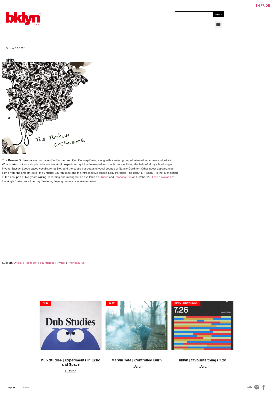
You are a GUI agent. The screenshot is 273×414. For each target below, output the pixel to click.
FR (263, 5)
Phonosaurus (123, 177)
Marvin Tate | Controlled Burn (137, 360)
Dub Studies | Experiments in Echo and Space (70, 362)
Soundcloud (47, 262)
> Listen (71, 371)
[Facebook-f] (263, 387)
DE (268, 5)
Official (18, 262)
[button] (218, 24)
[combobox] (194, 14)
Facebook (31, 262)
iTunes (104, 177)
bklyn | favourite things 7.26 (202, 360)
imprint (11, 387)
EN (257, 5)
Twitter (61, 262)
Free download (161, 177)
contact (26, 387)
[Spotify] (256, 387)
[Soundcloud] (249, 387)
